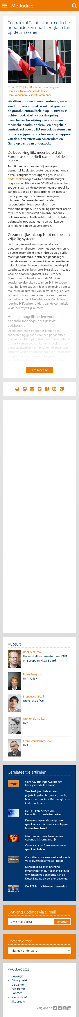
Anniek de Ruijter (38, 91)
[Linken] (24, 389)
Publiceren (18, 989)
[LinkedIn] (69, 1008)
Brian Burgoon (50, 87)
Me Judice (22, 5)
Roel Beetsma (32, 87)
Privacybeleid (20, 980)
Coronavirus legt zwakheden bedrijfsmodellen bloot (44, 783)
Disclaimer (18, 985)
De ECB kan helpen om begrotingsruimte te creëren (43, 812)
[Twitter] (55, 1008)
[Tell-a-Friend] (32, 389)
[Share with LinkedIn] (54, 389)
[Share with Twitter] (39, 389)
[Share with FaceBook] (47, 389)
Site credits (18, 1001)
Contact (16, 993)
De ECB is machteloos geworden (46, 886)
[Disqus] (39, 459)
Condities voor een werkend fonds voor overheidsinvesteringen (47, 858)
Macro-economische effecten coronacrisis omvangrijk (44, 837)
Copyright (18, 976)
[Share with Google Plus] (62, 389)
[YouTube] (65, 1008)
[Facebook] (60, 1008)
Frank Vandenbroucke (20, 94)
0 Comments (43, 94)
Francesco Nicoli (17, 91)
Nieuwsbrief (19, 997)
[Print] (17, 389)
